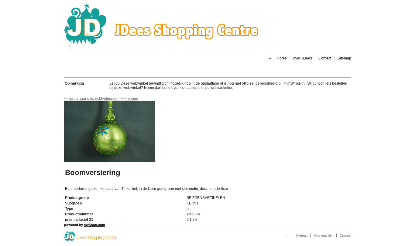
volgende (112, 98)
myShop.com (94, 225)
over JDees (302, 58)
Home (282, 58)
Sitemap (344, 58)
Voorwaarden (323, 235)
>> (120, 98)
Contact (324, 58)
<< (125, 98)
